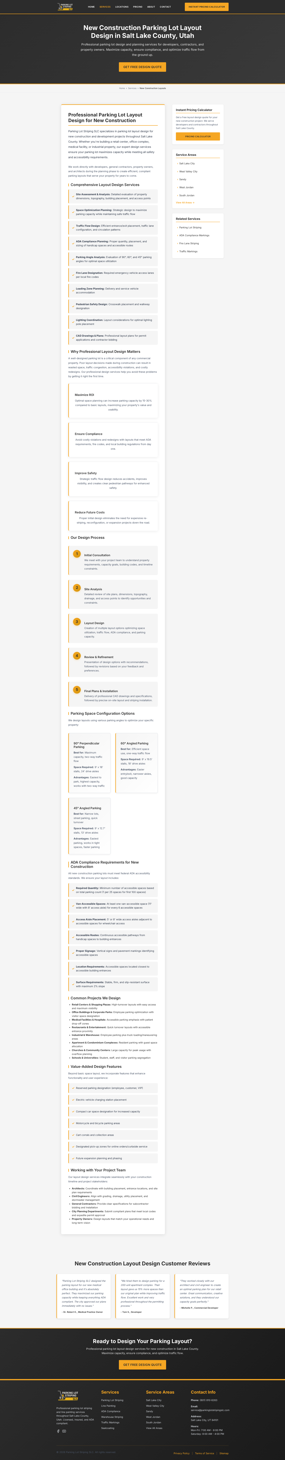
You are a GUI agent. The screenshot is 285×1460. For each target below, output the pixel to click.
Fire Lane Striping (189, 243)
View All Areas (154, 1428)
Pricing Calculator (197, 136)
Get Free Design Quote (142, 67)
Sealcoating (107, 1428)
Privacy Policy (182, 1453)
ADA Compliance (110, 1411)
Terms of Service (204, 1453)
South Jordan (186, 195)
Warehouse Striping (112, 1416)
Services (105, 6)
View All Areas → (185, 202)
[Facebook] (58, 1432)
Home (91, 6)
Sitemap (224, 1453)
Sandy (182, 179)
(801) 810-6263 (208, 1400)
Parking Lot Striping (190, 227)
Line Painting (108, 1405)
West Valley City (188, 171)
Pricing (137, 6)
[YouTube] (64, 1432)
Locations (122, 6)
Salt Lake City (187, 163)
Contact (165, 6)
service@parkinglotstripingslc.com (210, 1410)
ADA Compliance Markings (194, 235)
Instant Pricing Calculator (207, 6)
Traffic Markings (188, 251)
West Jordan (186, 187)
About (151, 6)
